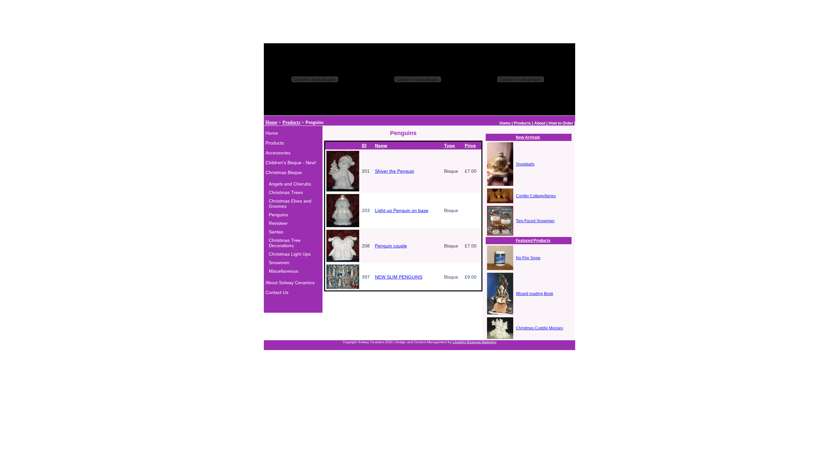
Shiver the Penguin (394, 171)
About (539, 123)
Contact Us (276, 292)
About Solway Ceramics (290, 282)
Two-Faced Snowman (535, 221)
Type (449, 145)
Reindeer (278, 223)
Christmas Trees (286, 192)
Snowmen (279, 262)
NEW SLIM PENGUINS (398, 277)
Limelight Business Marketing (475, 342)
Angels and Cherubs (290, 184)
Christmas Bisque (283, 172)
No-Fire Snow (528, 258)
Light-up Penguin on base (401, 210)
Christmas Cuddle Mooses (539, 328)
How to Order (561, 123)
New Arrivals (528, 137)
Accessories (277, 152)
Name (381, 145)
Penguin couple (391, 245)
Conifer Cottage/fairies (536, 196)
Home (271, 122)
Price (470, 145)
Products (291, 122)
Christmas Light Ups (290, 254)
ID (364, 145)
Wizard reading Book (534, 293)
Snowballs (525, 164)
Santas (276, 231)
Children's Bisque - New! (290, 162)
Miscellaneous (283, 271)
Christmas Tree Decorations (285, 243)
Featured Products (533, 240)
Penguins (278, 214)
